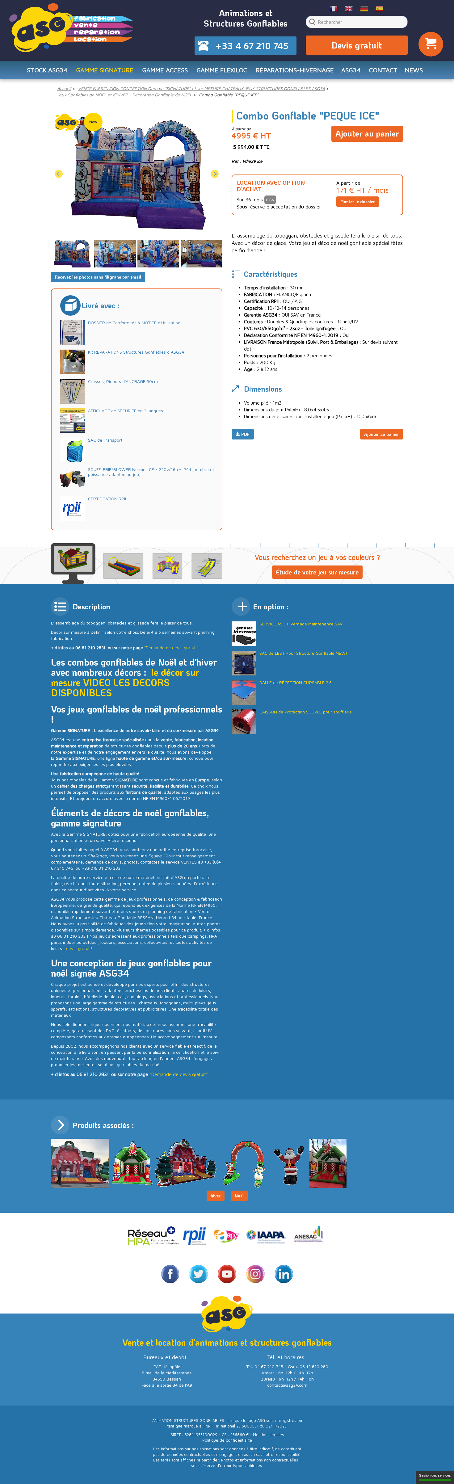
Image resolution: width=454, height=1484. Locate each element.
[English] (349, 8)
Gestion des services (435, 1475)
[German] (364, 8)
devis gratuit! (79, 948)
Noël (239, 1196)
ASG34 (350, 70)
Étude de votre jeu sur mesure (317, 572)
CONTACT (383, 70)
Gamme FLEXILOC (221, 70)
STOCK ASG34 (47, 70)
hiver (216, 1196)
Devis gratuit (357, 45)
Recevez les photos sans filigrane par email (98, 277)
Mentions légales (268, 1434)
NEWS (414, 70)
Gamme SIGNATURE (104, 70)
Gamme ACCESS (165, 70)
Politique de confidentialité (227, 1440)
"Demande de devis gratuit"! (172, 647)
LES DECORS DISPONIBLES (110, 687)
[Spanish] (380, 8)
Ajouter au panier (367, 133)
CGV (270, 199)
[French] (334, 8)
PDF (245, 434)
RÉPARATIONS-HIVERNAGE (295, 70)
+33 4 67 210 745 (252, 45)
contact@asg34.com (287, 1385)
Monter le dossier (357, 201)
